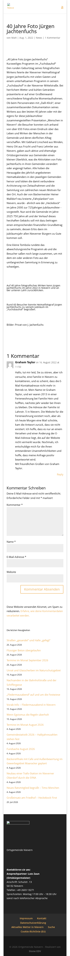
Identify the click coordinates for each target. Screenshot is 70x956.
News (39, 37)
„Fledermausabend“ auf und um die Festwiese (33, 694)
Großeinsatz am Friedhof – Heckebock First (32, 797)
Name (11, 541)
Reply (60, 474)
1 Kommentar (52, 37)
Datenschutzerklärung (33, 922)
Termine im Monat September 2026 (27, 660)
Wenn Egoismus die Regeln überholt (28, 714)
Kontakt (41, 918)
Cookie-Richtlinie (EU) (33, 931)
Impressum (26, 918)
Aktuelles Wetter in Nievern (27, 927)
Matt (14, 37)
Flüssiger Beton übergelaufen (24, 650)
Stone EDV (35, 951)
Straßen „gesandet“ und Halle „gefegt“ (28, 640)
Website (11, 572)
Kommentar (15, 504)
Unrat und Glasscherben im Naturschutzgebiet (34, 670)
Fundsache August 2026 (21, 749)
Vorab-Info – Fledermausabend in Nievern (31, 704)
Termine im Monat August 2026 (25, 724)
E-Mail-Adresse (16, 557)
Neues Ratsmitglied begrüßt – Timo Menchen (33, 787)
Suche (51, 927)
